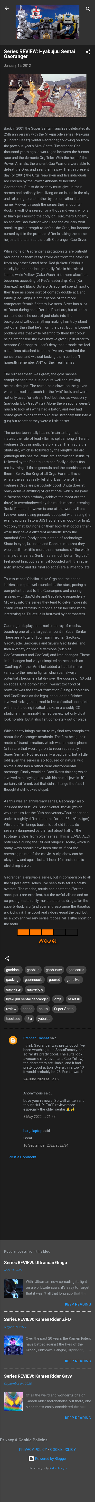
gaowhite (13, 989)
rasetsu (74, 999)
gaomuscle (34, 979)
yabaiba (44, 1018)
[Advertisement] (47, 1198)
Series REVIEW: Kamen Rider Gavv (38, 1376)
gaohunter (54, 970)
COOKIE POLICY (63, 1449)
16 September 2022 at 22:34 (45, 1145)
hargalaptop (32, 1131)
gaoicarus (76, 970)
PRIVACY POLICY (33, 1449)
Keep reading (78, 1304)
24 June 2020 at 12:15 (40, 1079)
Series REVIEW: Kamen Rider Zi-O (37, 1319)
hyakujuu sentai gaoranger (27, 999)
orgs (58, 999)
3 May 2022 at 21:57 (39, 1116)
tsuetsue (13, 1018)
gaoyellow (35, 989)
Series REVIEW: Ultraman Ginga (35, 1262)
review (11, 1009)
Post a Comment (22, 1157)
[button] (88, 53)
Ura (29, 1018)
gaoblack (13, 970)
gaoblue (33, 970)
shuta (43, 1009)
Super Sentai (64, 1009)
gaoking (12, 979)
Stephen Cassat (36, 1038)
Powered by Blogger (50, 1458)
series (27, 1009)
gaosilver (73, 979)
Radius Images (58, 1468)
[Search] (88, 9)
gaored (54, 979)
